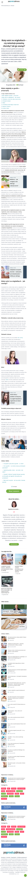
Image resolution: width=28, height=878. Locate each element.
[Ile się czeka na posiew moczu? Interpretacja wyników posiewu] (4, 745)
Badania (3, 788)
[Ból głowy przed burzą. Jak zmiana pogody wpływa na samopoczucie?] (4, 671)
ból (10, 348)
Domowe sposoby (11, 791)
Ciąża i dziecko (21, 788)
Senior (16, 793)
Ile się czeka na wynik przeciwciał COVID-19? (16, 717)
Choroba (7, 137)
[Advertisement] (14, 24)
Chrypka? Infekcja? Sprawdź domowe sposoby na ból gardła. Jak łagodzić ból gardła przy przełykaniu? (13, 476)
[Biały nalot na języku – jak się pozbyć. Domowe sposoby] (4, 764)
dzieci (12, 141)
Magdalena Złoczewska (13, 509)
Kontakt (8, 857)
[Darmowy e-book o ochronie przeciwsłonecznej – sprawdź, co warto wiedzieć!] (4, 652)
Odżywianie (19, 791)
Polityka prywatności (22, 857)
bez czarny (20, 337)
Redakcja (3, 857)
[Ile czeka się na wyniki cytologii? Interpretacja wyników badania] (4, 758)
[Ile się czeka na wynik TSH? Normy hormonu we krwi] (4, 706)
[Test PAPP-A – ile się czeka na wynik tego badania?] (4, 738)
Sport (22, 793)
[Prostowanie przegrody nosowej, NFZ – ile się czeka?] (4, 732)
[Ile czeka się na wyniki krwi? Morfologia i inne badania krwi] (4, 751)
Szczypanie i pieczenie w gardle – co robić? (14, 463)
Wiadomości (4, 796)
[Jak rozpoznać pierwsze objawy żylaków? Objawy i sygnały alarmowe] (4, 638)
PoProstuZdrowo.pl (5, 5)
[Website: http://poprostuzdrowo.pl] (14, 512)
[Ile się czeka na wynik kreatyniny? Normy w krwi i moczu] (4, 725)
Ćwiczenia (4, 798)
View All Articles (14, 544)
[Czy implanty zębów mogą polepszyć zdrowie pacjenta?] (4, 665)
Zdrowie (12, 5)
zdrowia (22, 299)
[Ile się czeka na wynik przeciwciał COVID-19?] (4, 719)
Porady (3, 793)
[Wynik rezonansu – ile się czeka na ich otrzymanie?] (4, 712)
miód (7, 379)
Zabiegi (11, 796)
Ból (8, 788)
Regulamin (13, 857)
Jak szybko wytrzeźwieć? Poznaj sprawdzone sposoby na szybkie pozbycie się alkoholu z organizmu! (16, 698)
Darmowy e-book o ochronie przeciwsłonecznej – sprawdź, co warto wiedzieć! (19, 569)
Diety (3, 791)
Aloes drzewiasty (5, 411)
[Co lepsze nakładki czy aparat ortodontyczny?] (4, 692)
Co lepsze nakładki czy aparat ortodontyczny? (16, 690)
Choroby (14, 788)
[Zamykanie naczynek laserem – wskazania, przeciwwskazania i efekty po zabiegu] (4, 645)
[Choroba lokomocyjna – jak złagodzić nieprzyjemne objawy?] (4, 678)
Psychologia (10, 793)
